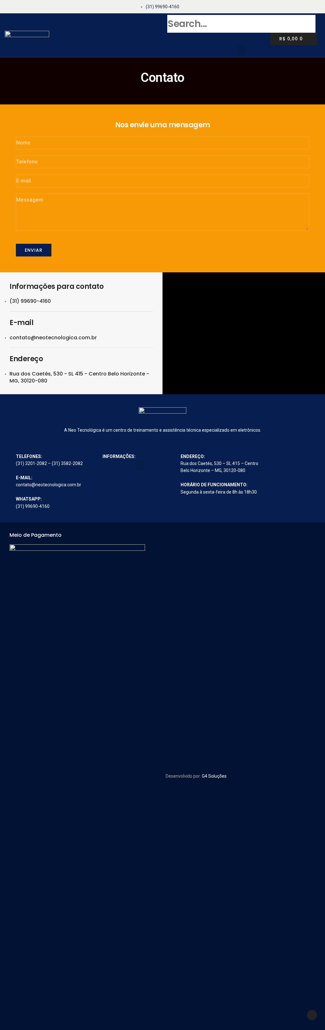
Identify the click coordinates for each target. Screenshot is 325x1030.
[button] (241, 50)
